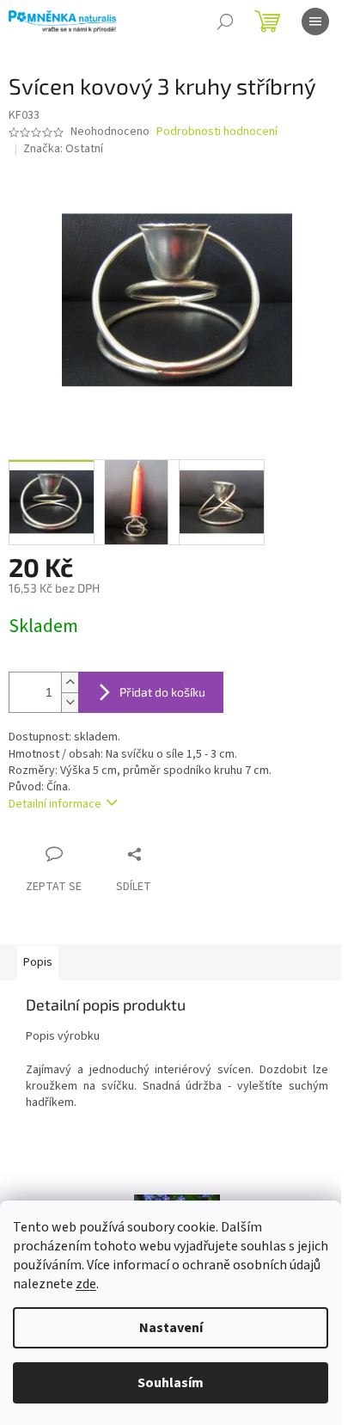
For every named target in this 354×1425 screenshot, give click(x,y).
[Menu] (315, 21)
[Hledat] (225, 21)
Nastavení (171, 1327)
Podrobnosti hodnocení (217, 132)
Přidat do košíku (162, 692)
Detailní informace (55, 804)
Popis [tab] (37, 962)
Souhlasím (170, 1382)
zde (86, 1284)
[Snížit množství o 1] (69, 702)
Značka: (63, 148)
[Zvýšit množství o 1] (69, 682)
